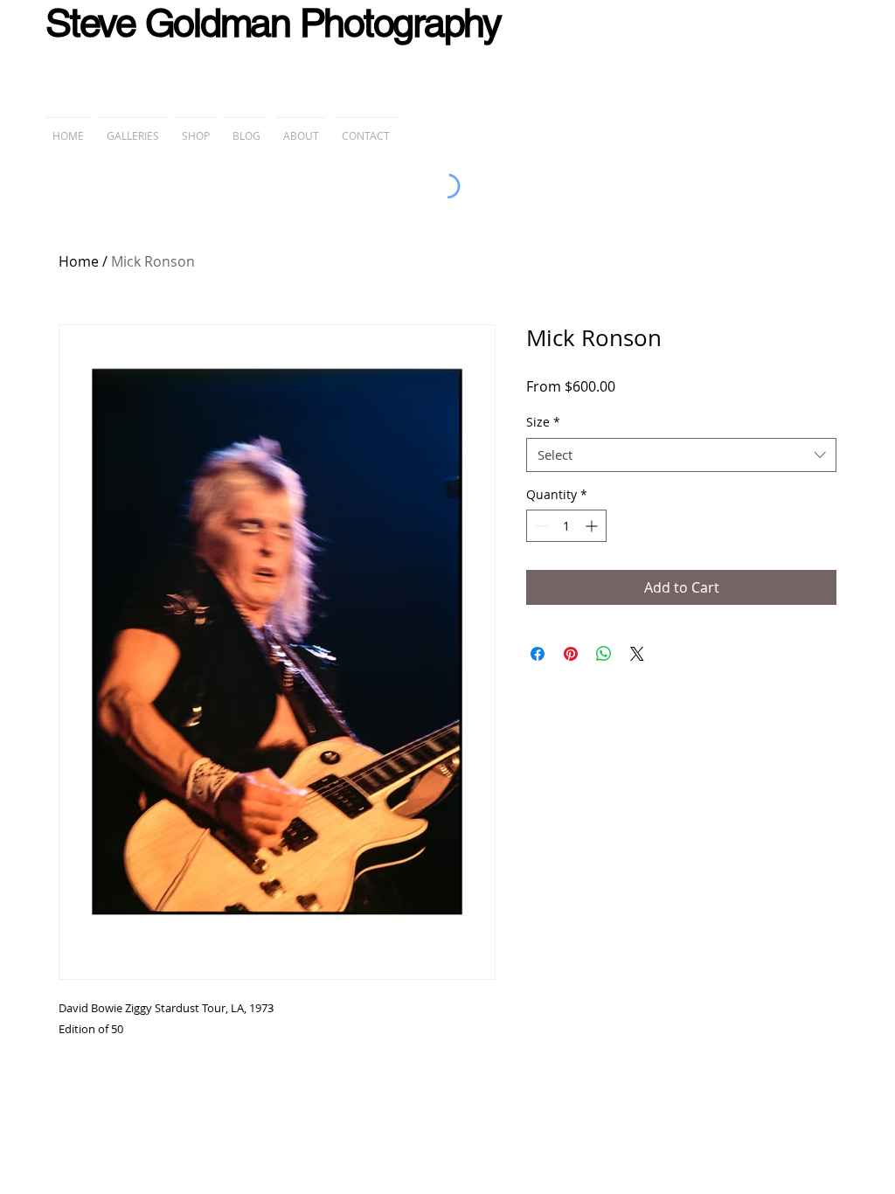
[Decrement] (540, 525)
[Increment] (593, 525)
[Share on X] (637, 653)
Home (79, 261)
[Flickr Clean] (825, 1116)
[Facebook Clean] (777, 1116)
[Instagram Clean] (850, 1116)
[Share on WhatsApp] (603, 653)
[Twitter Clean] (801, 1116)
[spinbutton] (566, 525)
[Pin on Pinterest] (570, 653)
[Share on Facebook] (537, 653)
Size (543, 421)
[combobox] (681, 455)
